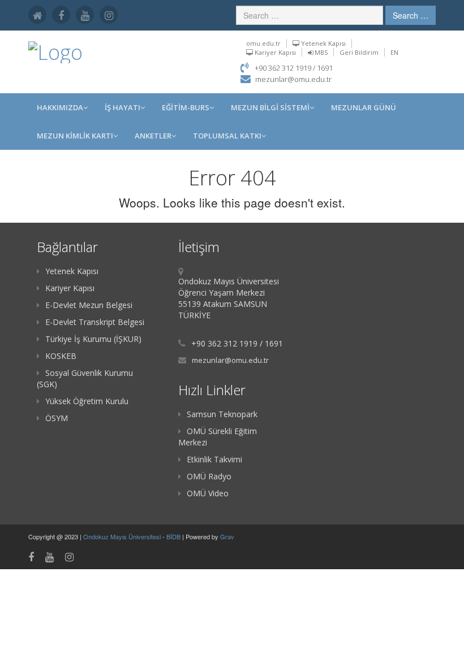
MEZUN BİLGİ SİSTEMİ (270, 107)
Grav (227, 536)
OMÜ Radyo (209, 476)
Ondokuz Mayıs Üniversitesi (122, 536)
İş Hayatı (122, 107)
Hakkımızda (60, 107)
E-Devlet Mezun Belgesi (88, 305)
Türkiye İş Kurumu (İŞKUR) (93, 339)
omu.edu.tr (263, 43)
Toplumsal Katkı (227, 136)
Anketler (153, 136)
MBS (320, 52)
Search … (410, 15)
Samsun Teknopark (222, 414)
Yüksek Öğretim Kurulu (86, 401)
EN (394, 52)
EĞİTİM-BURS (185, 107)
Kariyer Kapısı (274, 52)
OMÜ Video (208, 493)
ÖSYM (56, 418)
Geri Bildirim (359, 52)
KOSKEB (60, 355)
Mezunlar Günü (363, 107)
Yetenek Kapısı (322, 43)
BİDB (174, 536)
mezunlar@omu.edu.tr (293, 79)
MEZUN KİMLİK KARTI (75, 136)
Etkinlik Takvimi (214, 459)
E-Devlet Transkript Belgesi (94, 322)
